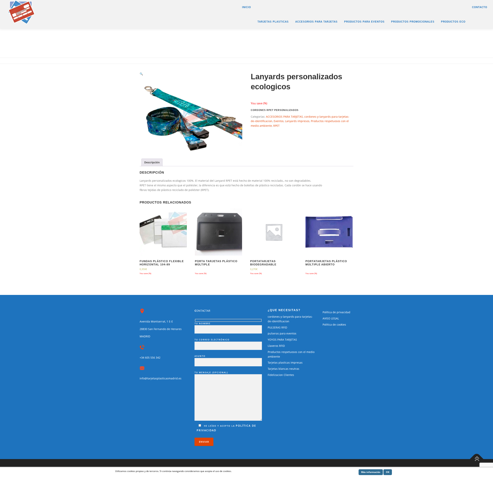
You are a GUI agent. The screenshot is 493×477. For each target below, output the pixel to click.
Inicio (246, 7)
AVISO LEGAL (331, 318)
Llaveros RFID (276, 346)
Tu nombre (202, 323)
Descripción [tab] (152, 162)
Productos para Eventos (364, 21)
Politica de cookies (334, 324)
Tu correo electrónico (212, 339)
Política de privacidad (336, 312)
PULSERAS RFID (277, 327)
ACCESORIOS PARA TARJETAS (284, 116)
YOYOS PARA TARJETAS (282, 339)
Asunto (200, 356)
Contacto (479, 7)
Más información (370, 472)
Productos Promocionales (412, 21)
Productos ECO (453, 21)
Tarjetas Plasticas (273, 21)
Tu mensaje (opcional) (211, 372)
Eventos (279, 121)
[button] (141, 74)
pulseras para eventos (282, 333)
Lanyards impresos (297, 121)
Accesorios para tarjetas (316, 21)
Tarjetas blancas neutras (283, 369)
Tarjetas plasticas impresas (285, 362)
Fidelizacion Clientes (281, 375)
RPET (276, 125)
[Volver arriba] (477, 459)
